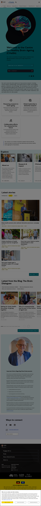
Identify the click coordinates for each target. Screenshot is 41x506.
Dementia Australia (10, 410)
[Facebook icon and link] (6, 425)
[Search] (15, 2)
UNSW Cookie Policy (7, 499)
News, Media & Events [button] (9, 457)
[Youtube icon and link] (10, 425)
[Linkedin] (33, 76)
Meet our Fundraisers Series (9, 288)
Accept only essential (20, 502)
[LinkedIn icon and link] (15, 425)
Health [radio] (15, 195)
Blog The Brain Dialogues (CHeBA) (10, 286)
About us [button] (5, 460)
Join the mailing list (13, 429)
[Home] (3, 2)
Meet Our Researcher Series (26, 286)
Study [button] (4, 454)
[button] (20, 65)
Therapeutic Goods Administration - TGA (14, 397)
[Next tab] (28, 326)
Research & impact (23, 165)
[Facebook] (29, 76)
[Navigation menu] (39, 2)
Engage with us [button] (7, 450)
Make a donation (10, 434)
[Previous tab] (24, 326)
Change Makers (20, 288)
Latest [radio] (10, 195)
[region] (20, 498)
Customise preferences (33, 502)
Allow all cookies (7, 502)
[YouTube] (31, 76)
